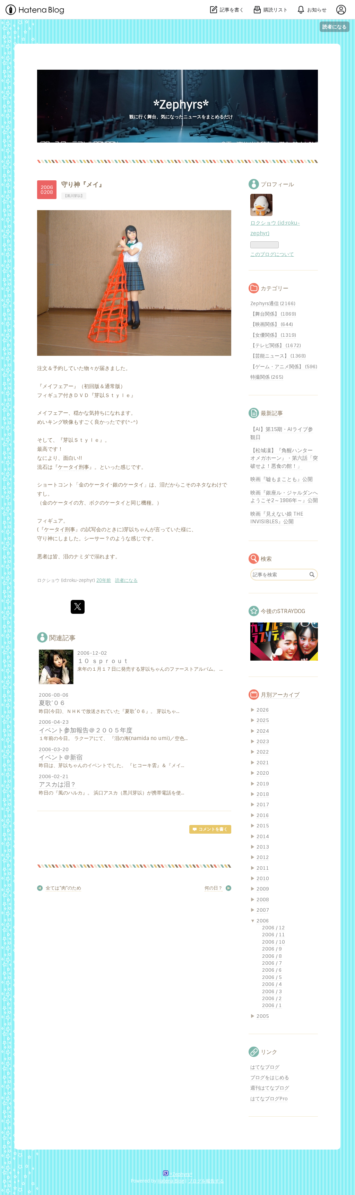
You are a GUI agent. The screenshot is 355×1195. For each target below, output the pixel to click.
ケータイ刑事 (73, 467)
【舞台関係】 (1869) (273, 314)
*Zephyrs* (181, 104)
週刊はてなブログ (269, 1088)
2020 (263, 773)
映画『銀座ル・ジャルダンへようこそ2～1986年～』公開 (284, 496)
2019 (263, 784)
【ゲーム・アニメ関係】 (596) (283, 366)
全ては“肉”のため (63, 888)
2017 (263, 804)
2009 (263, 889)
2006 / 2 (272, 998)
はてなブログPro (269, 1098)
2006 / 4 (272, 984)
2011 (263, 868)
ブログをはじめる (269, 1077)
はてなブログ (264, 1067)
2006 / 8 (272, 956)
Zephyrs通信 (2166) (272, 303)
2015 (263, 826)
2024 (263, 731)
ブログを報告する (206, 1181)
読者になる (334, 26)
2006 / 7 (272, 963)
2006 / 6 (272, 970)
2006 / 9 (272, 949)
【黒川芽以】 (73, 196)
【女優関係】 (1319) (273, 335)
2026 (263, 710)
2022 (263, 752)
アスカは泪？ (57, 784)
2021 (263, 762)
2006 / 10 (273, 942)
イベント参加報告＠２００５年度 (85, 730)
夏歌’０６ (52, 703)
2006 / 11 (273, 934)
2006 (263, 921)
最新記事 (272, 413)
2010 (263, 878)
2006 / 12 (273, 928)
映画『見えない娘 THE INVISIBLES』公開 (276, 517)
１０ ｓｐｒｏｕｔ (103, 661)
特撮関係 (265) (266, 377)
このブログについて (272, 254)
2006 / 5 (272, 977)
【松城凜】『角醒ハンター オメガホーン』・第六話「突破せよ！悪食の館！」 (284, 458)
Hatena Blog (171, 1181)
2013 (263, 847)
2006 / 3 (272, 991)
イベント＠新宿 (61, 757)
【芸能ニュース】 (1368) (278, 356)
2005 (263, 1016)
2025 (263, 720)
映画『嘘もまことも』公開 (281, 479)
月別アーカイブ (280, 694)
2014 (263, 836)
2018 (263, 794)
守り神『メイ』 (83, 184)
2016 (263, 815)
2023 (263, 741)
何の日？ (214, 888)
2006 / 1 (272, 1005)
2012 (263, 857)
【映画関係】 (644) (271, 324)
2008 (263, 899)
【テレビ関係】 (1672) (275, 345)
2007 (263, 910)
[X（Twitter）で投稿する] (78, 607)
